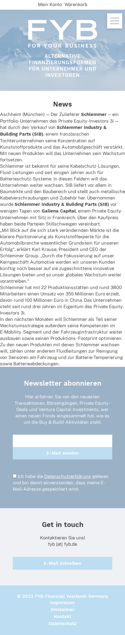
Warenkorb (76, 4)
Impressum (62, 602)
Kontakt (62, 616)
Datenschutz (62, 623)
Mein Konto (50, 4)
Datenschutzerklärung (67, 476)
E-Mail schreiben (62, 563)
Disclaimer (62, 609)
